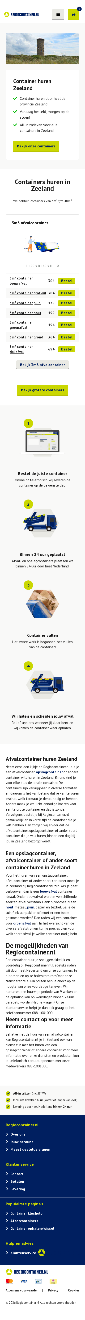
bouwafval (48, 891)
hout (9, 907)
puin (30, 907)
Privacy (53, 1290)
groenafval (22, 923)
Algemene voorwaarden (22, 1290)
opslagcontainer (49, 772)
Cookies (73, 1290)
